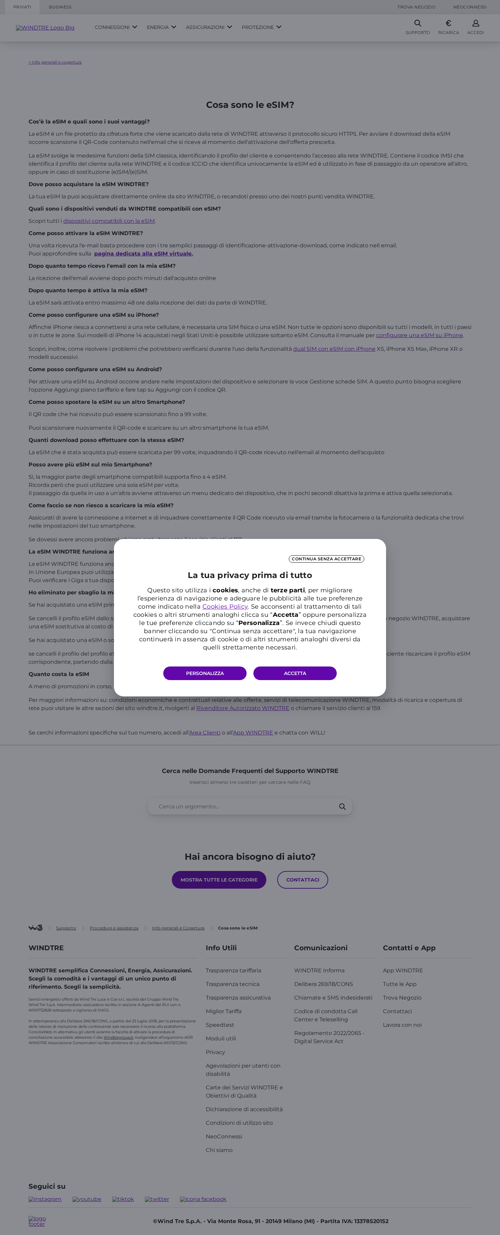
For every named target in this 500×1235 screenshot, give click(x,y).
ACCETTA (295, 673)
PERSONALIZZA (205, 673)
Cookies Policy (225, 606)
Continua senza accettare (326, 558)
